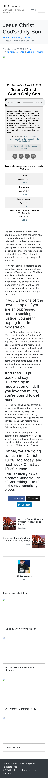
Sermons (10, 52)
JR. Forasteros (12, 6)
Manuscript (18, 146)
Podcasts (7, 767)
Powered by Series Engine (24, 227)
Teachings (19, 52)
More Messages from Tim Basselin (23, 137)
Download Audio (24, 141)
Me (15, 767)
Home (6, 763)
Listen (24, 183)
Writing (14, 763)
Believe (27, 136)
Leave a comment (35, 52)
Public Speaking (27, 763)
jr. (30, 49)
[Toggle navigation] (41, 10)
